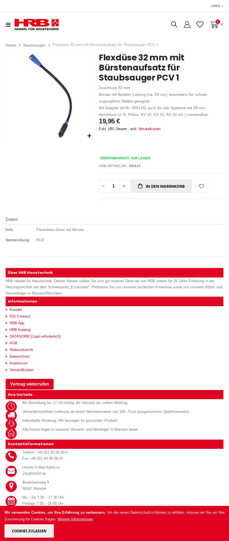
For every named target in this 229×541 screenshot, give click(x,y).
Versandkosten (149, 129)
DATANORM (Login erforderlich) (35, 336)
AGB (13, 343)
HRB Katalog (19, 330)
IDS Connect (19, 316)
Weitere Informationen (75, 519)
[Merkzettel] (199, 24)
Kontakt (15, 310)
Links (215, 6)
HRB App (16, 323)
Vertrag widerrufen (29, 384)
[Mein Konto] (187, 24)
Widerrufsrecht (21, 350)
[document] (114, 523)
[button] (89, 136)
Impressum (18, 363)
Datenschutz (19, 356)
